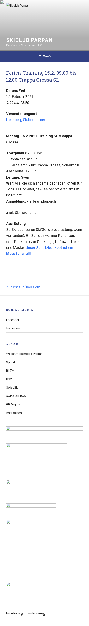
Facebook (13, 320)
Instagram (13, 328)
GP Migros (13, 404)
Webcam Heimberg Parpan (24, 354)
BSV (9, 379)
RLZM (10, 371)
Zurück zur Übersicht (23, 287)
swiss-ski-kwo (16, 396)
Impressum (14, 413)
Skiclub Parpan (29, 40)
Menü (47, 56)
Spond (10, 362)
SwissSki (12, 387)
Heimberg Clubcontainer (25, 120)
